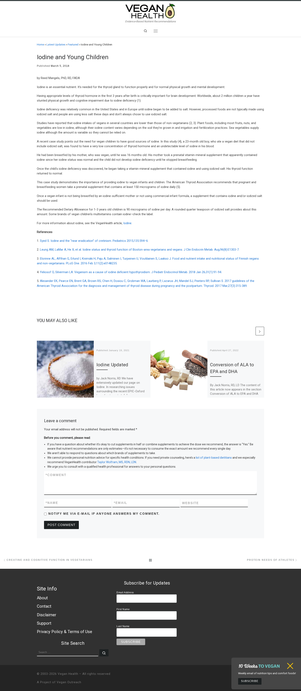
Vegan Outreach (69, 682)
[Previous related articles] (250, 331)
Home (40, 44)
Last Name (123, 626)
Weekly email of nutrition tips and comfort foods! (267, 673)
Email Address (125, 592)
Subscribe (249, 681)
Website (190, 503)
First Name (123, 609)
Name (52, 502)
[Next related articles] (260, 331)
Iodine (127, 223)
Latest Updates (55, 44)
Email (120, 502)
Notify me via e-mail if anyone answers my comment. (104, 513)
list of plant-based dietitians (214, 457)
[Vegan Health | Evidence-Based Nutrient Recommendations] (150, 10)
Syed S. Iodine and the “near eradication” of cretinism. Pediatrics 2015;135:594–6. (94, 241)
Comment (56, 475)
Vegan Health (68, 674)
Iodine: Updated (112, 364)
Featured (73, 44)
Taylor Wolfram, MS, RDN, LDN (116, 462)
